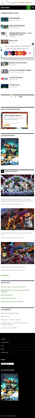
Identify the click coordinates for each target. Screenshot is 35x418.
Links (2, 345)
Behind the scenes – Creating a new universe (13, 287)
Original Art (4, 352)
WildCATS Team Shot (6, 204)
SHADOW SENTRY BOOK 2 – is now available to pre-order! (20, 33)
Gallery (3, 339)
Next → (21, 97)
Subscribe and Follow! (16, 77)
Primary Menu (33, 7)
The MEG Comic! (14, 85)
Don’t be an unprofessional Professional (12, 301)
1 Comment (21, 72)
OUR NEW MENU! (14, 18)
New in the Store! (11, 171)
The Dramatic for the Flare (8, 298)
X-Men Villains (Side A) (7, 238)
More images (5, 275)
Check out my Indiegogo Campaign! (20, 70)
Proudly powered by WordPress (8, 415)
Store (2, 349)
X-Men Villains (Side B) (7, 270)
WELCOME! (5, 8)
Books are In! (13, 40)
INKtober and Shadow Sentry (18, 62)
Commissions (5, 342)
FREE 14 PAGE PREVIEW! (17, 25)
